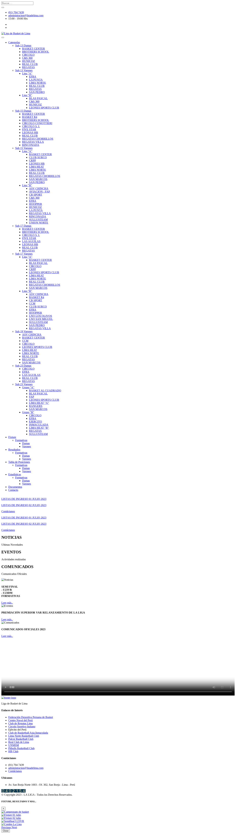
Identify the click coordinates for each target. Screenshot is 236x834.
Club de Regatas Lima (20, 723)
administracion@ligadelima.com (25, 15)
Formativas (21, 440)
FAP (31, 396)
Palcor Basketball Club (20, 738)
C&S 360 (27, 57)
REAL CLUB (30, 64)
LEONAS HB (30, 132)
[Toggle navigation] (2, 37)
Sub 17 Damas (23, 225)
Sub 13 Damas (23, 45)
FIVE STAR (29, 129)
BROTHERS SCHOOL (35, 51)
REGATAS (28, 67)
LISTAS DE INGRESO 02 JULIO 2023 (23, 505)
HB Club (13, 751)
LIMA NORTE (37, 82)
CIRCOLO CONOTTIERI (37, 123)
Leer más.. (7, 602)
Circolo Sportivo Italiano (21, 726)
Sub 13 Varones (23, 70)
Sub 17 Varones (23, 253)
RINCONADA (30, 144)
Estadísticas (14, 474)
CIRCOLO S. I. (31, 126)
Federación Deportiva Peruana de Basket (30, 717)
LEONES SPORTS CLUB (44, 107)
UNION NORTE (38, 222)
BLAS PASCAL (38, 98)
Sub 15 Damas (23, 110)
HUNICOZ (28, 61)
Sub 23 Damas (23, 365)
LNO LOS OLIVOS (40, 315)
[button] (6, 827)
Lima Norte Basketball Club (23, 735)
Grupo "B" (28, 412)
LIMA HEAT (36, 166)
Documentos (15, 486)
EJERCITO (35, 421)
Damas (26, 443)
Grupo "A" (28, 387)
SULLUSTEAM (38, 219)
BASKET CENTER (33, 48)
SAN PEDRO (37, 92)
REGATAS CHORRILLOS (37, 138)
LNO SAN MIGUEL (41, 319)
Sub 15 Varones (23, 148)
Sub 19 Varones (23, 331)
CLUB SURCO (38, 157)
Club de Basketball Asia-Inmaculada (28, 732)
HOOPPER (35, 204)
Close (5, 831)
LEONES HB (37, 163)
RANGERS (35, 406)
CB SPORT (35, 194)
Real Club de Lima (18, 742)
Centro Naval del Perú (20, 720)
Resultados (14, 449)
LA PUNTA (36, 79)
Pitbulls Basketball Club (21, 748)
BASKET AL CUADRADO (45, 390)
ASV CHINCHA (38, 188)
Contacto (13, 489)
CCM (32, 303)
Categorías (14, 42)
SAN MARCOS (38, 179)
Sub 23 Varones (23, 384)
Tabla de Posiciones (19, 462)
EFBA (32, 76)
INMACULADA (38, 424)
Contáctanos (8, 511)
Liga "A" (27, 73)
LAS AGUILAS (31, 241)
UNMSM (13, 745)
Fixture (12, 437)
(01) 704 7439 (16, 12)
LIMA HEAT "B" (39, 427)
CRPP (32, 160)
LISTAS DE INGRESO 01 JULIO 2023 (23, 498)
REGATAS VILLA (33, 141)
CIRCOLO (28, 54)
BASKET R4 (29, 117)
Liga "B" (27, 95)
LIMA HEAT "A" (39, 402)
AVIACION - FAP (39, 191)
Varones (26, 446)
